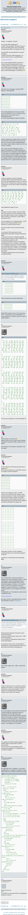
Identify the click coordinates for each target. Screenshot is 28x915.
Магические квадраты (9, 19)
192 (21, 24)
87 (12, 24)
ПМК (2, 891)
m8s (10, 592)
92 (18, 24)
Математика (11, 909)
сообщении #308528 (9, 620)
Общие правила (21, 912)
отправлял (17, 600)
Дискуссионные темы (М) (20, 909)
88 (13, 24)
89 (14, 24)
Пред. (7, 24)
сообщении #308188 (9, 273)
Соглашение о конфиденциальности (11, 912)
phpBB (9, 914)
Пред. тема (3, 28)
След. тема (8, 28)
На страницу (3, 24)
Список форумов (4, 909)
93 (19, 24)
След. (25, 24)
